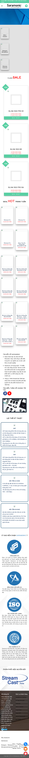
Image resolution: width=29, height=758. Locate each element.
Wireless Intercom (10, 746)
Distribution (4, 741)
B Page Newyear (20, 700)
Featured (18, 703)
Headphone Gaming (21, 697)
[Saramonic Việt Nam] (14, 6)
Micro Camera (19, 706)
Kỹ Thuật (18, 719)
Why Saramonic (5, 737)
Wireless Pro (7, 220)
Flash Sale (19, 710)
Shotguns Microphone (4, 746)
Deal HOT (18, 713)
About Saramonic (20, 716)
